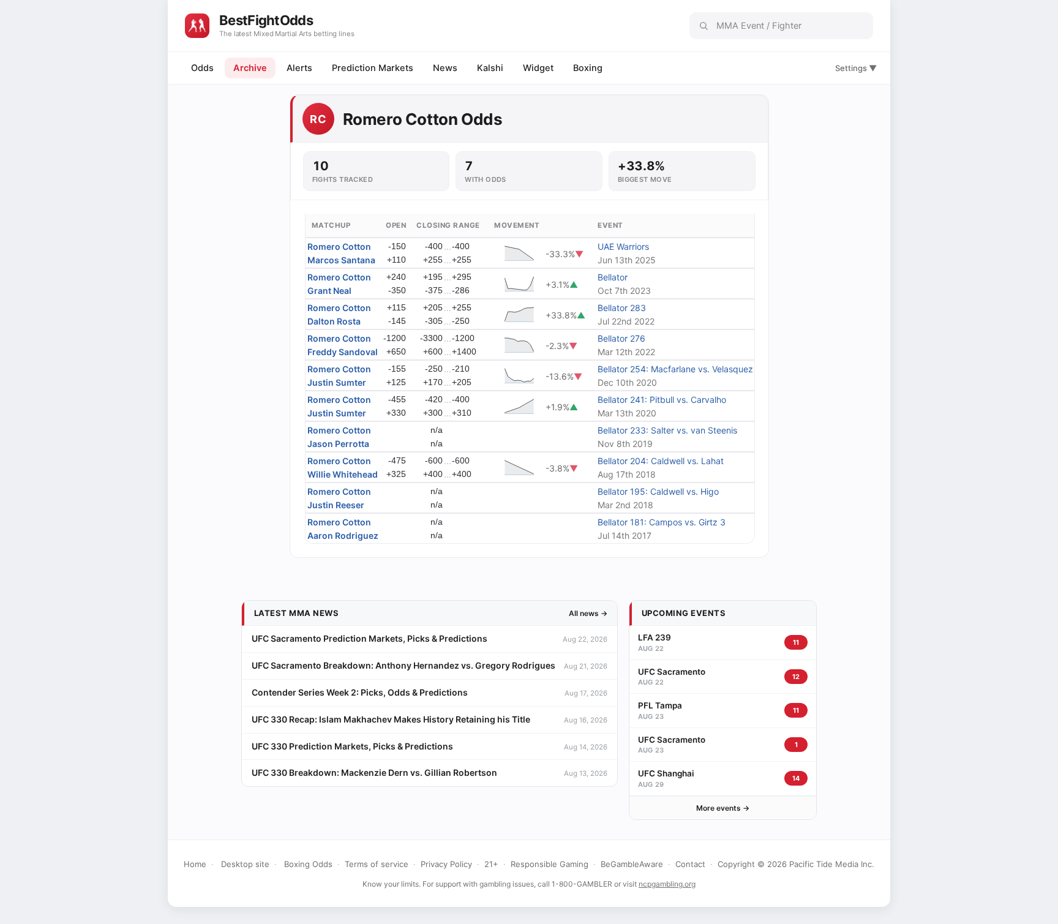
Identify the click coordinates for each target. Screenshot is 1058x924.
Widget (538, 67)
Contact (690, 864)
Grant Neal (329, 290)
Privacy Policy (446, 864)
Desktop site (245, 864)
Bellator (613, 277)
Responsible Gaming (549, 864)
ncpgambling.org (667, 883)
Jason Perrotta (338, 443)
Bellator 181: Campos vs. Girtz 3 (662, 522)
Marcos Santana (341, 260)
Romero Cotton (339, 246)
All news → (588, 613)
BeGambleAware (632, 864)
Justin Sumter (336, 382)
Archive (250, 67)
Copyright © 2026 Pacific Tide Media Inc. (796, 864)
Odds (202, 67)
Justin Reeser (335, 505)
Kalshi (490, 67)
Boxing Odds (308, 864)
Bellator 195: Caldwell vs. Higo (658, 491)
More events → (722, 808)
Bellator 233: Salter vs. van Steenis (667, 430)
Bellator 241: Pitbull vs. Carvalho (662, 399)
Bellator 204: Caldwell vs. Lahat (661, 461)
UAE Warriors (623, 246)
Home (195, 864)
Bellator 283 (622, 307)
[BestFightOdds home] (197, 25)
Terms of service (376, 864)
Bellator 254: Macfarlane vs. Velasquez (675, 369)
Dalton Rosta (334, 321)
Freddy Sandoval (342, 352)
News (445, 67)
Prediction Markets (372, 67)
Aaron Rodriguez (342, 535)
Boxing (587, 67)
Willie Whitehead (342, 474)
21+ (491, 864)
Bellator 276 (621, 338)
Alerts (299, 67)
